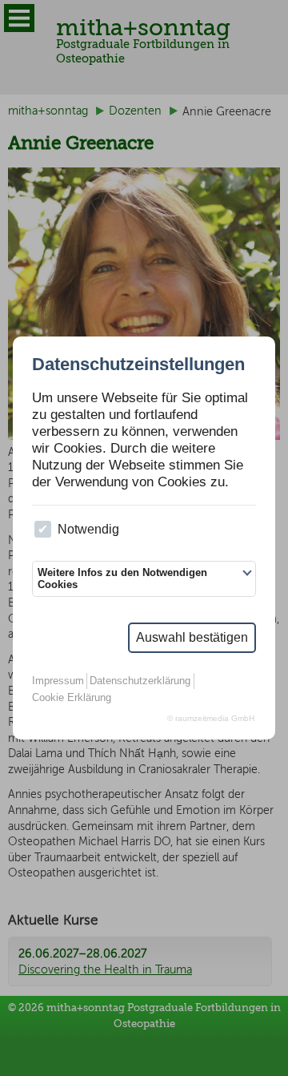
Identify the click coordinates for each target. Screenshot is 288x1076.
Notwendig (88, 529)
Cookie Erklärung (71, 697)
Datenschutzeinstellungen (138, 364)
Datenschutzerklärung (140, 681)
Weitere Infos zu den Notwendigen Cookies (122, 578)
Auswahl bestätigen (192, 637)
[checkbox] (42, 529)
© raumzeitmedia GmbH (210, 718)
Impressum (58, 681)
